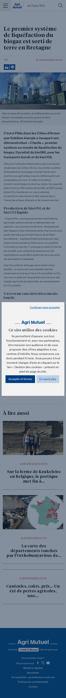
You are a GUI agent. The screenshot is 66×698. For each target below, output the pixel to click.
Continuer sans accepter (45, 307)
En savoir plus (47, 379)
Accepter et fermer (20, 379)
